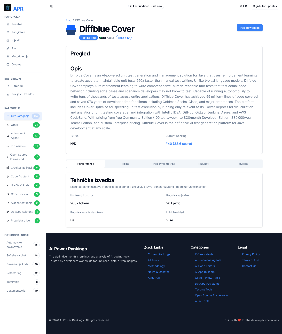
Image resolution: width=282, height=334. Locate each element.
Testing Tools (203, 289)
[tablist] (164, 163)
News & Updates (159, 271)
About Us (154, 277)
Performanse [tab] (85, 163)
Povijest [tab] (242, 163)
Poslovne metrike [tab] (164, 163)
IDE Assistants (204, 254)
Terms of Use (250, 260)
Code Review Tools (207, 277)
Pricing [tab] (125, 163)
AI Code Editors (205, 266)
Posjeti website (250, 27)
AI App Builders (205, 271)
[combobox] (244, 6)
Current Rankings (159, 254)
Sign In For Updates (265, 6)
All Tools (153, 260)
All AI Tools (202, 301)
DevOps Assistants (207, 283)
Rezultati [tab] (203, 163)
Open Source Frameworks (212, 295)
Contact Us (249, 266)
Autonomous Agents (208, 260)
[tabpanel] (164, 200)
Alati (68, 20)
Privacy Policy (251, 254)
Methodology (156, 266)
